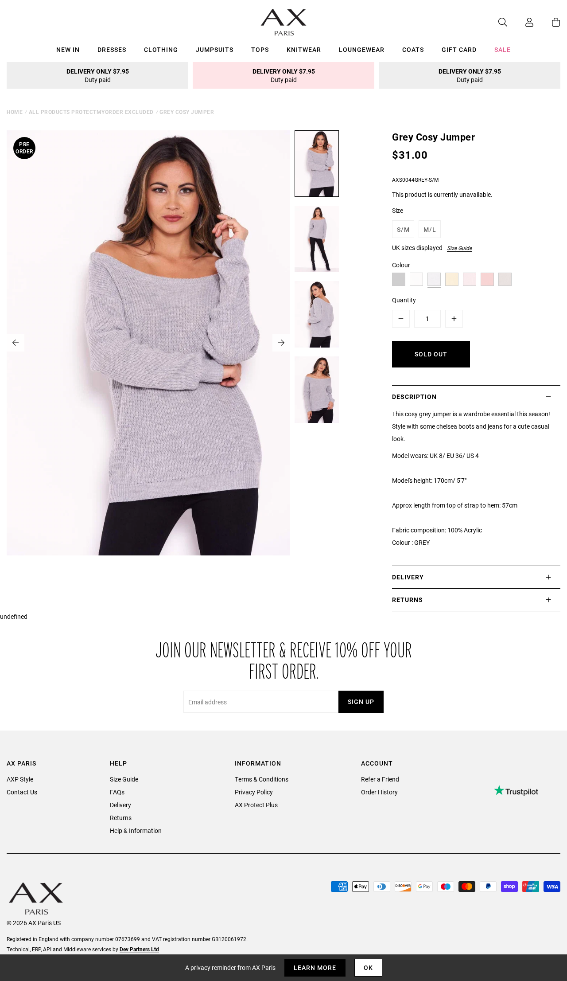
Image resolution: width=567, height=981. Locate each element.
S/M (403, 229)
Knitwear (304, 49)
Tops (260, 49)
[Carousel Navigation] (148, 343)
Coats (413, 49)
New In (68, 49)
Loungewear (361, 49)
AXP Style (20, 779)
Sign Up (361, 701)
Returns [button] (407, 599)
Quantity (404, 300)
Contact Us (22, 792)
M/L (429, 229)
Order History (379, 792)
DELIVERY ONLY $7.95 (97, 75)
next (281, 343)
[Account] (520, 22)
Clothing (161, 49)
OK (368, 967)
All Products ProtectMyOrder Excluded (91, 111)
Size (397, 210)
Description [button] (414, 396)
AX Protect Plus (256, 805)
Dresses (111, 49)
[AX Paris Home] (284, 22)
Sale (502, 49)
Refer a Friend (380, 779)
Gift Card (459, 49)
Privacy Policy (254, 792)
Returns (121, 817)
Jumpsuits (214, 49)
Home (15, 111)
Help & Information (136, 830)
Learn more (315, 967)
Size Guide (459, 247)
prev (15, 343)
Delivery (120, 805)
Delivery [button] (408, 577)
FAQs (117, 792)
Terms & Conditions (261, 779)
